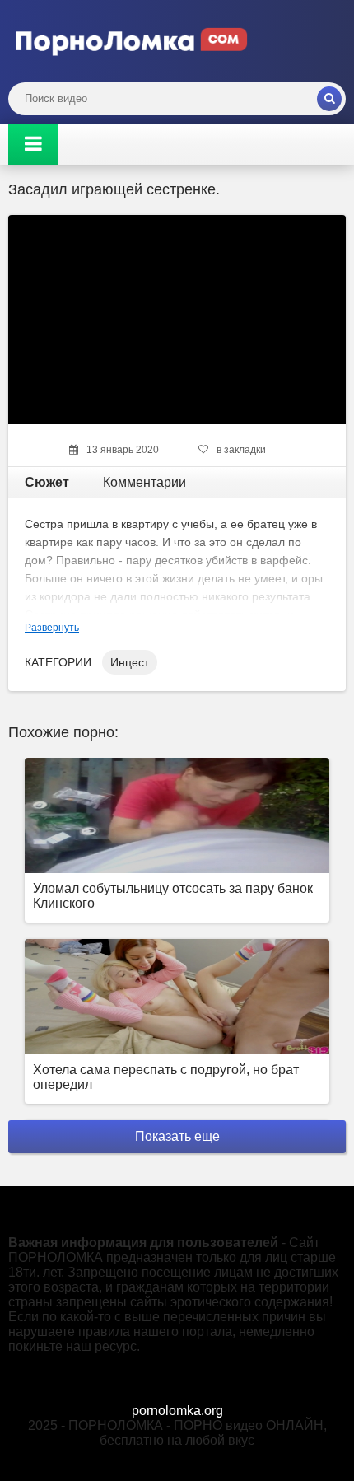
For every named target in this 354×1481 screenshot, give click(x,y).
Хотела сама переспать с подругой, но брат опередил (166, 1077)
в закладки (241, 450)
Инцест (129, 662)
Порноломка (131, 41)
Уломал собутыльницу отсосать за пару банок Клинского (173, 895)
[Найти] (329, 98)
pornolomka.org (177, 1411)
